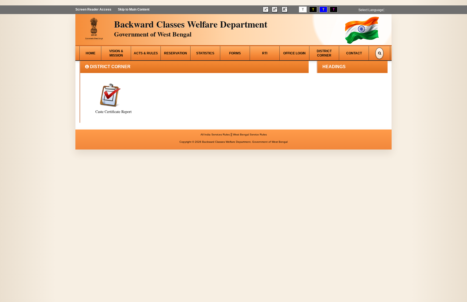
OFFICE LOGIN (294, 53)
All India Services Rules (215, 134)
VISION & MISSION (116, 53)
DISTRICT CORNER (324, 53)
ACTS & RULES (146, 53)
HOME (90, 53)
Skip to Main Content (133, 9)
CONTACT (354, 53)
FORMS (235, 53)
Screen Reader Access (93, 9)
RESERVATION (175, 53)
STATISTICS (205, 53)
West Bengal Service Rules (250, 134)
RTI (264, 53)
